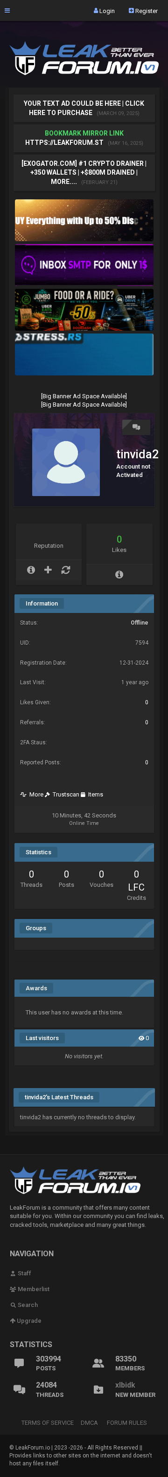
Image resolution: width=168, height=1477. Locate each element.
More (35, 794)
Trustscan (64, 794)
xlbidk (125, 1385)
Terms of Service (47, 1422)
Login (106, 10)
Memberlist (32, 1289)
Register (146, 10)
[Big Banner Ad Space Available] (84, 396)
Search (27, 1304)
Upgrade (28, 1320)
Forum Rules (127, 1422)
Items (94, 794)
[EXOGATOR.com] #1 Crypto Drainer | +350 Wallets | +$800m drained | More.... (84, 172)
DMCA (89, 1422)
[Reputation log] (65, 570)
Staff (23, 1273)
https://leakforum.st (64, 142)
